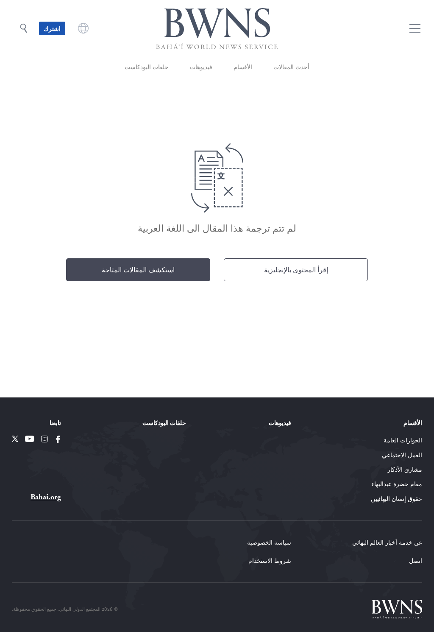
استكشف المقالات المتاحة (138, 269)
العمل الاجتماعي (402, 455)
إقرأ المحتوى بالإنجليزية (296, 269)
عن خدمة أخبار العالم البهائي (387, 542)
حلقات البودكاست (147, 67)
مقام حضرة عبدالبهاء (396, 484)
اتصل (415, 560)
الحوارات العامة (403, 440)
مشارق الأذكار (404, 469)
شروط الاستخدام (269, 560)
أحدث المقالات (291, 67)
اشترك (52, 28)
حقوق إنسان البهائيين (396, 499)
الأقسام (243, 67)
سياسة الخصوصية (269, 542)
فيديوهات (201, 67)
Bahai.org (46, 496)
